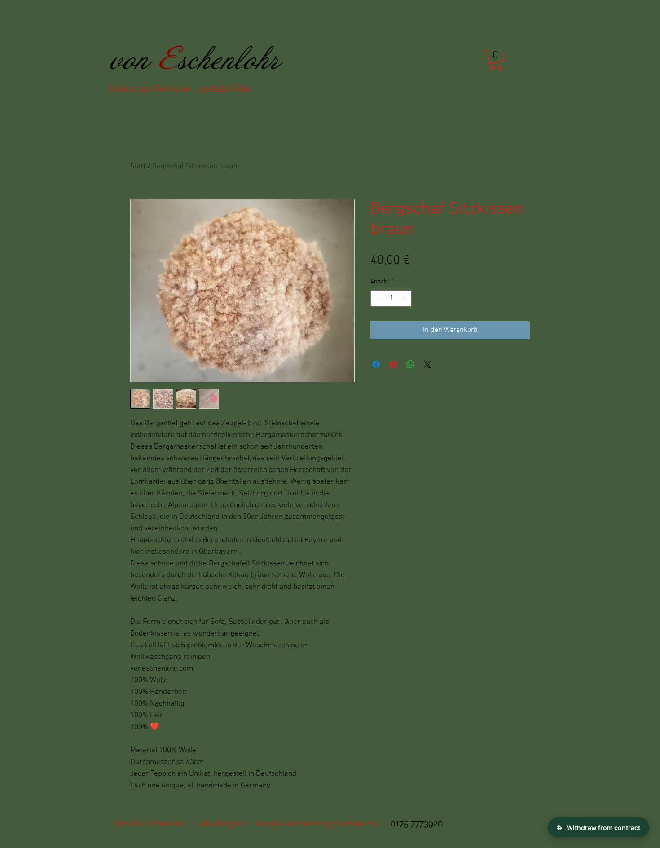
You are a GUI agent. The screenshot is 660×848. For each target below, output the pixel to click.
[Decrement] (377, 298)
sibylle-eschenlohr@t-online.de (317, 823)
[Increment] (404, 298)
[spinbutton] (391, 298)
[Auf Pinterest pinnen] (393, 364)
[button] (496, 60)
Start (137, 166)
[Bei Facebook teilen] (376, 364)
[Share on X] (427, 364)
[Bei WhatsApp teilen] (410, 364)
